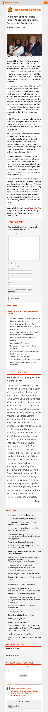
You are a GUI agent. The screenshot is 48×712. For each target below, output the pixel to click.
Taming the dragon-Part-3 (17, 619)
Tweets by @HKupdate (13, 648)
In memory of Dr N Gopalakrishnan (21, 515)
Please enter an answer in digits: (20, 290)
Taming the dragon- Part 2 (18, 622)
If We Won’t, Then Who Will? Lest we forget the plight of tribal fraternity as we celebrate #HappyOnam (24, 599)
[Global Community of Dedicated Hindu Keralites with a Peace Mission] (24, 12)
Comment (12, 234)
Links (27, 702)
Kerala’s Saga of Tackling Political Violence (23, 573)
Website (11, 283)
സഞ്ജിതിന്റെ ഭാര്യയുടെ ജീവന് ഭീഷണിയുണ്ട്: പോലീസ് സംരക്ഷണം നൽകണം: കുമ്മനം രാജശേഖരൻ (22, 567)
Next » (38, 501)
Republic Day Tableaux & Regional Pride (22, 542)
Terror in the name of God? (20, 357)
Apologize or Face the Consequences (21, 594)
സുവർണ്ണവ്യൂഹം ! (15, 611)
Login (10, 210)
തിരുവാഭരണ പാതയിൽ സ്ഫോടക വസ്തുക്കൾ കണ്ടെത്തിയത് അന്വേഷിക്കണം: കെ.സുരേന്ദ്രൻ (24, 536)
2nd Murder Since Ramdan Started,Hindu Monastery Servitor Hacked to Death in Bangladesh (25, 362)
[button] (46, 2)
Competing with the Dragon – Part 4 (23, 324)
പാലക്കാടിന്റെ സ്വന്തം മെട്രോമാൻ (21, 584)
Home (21, 702)
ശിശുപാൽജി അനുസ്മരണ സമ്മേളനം (22, 519)
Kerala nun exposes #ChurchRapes (20, 634)
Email (11, 276)
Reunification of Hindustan (19, 343)
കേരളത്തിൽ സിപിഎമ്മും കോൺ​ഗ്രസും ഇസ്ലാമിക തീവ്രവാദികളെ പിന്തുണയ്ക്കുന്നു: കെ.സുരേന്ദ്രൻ (23, 559)
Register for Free (35, 208)
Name (11, 269)
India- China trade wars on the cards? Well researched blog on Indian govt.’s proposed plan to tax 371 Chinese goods (24, 628)
